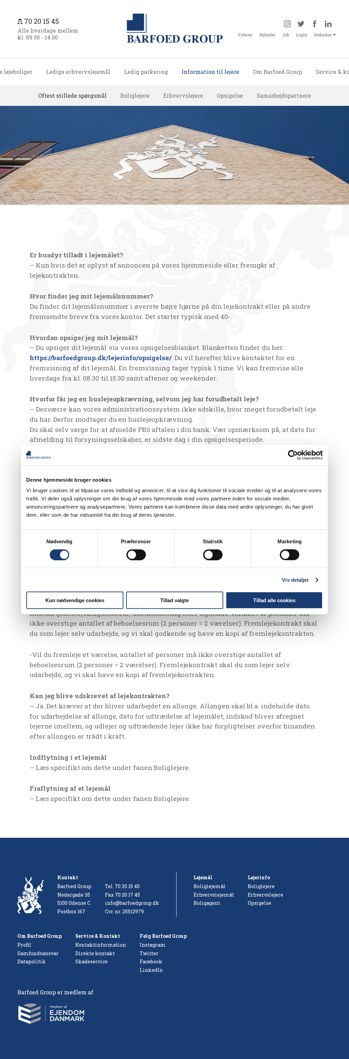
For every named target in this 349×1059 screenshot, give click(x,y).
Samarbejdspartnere (284, 95)
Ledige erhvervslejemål (78, 71)
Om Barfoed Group (277, 71)
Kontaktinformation (100, 945)
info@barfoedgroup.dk (132, 903)
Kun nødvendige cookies (74, 600)
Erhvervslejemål (214, 895)
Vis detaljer (295, 579)
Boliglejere (135, 95)
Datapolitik (31, 961)
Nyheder (267, 34)
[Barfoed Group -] (175, 29)
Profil (24, 945)
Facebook (151, 961)
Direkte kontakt (95, 953)
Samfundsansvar (38, 953)
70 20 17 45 (127, 895)
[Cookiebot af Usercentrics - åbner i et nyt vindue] (293, 455)
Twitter (149, 953)
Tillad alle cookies (274, 600)
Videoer (245, 34)
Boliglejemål (210, 886)
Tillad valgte (174, 600)
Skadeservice (91, 961)
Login (301, 34)
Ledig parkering (146, 71)
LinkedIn (151, 970)
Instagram (153, 945)
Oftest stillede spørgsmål (72, 95)
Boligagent (207, 903)
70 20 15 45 (127, 886)
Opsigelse (230, 95)
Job (285, 34)
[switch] (136, 554)
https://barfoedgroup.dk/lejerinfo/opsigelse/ (100, 357)
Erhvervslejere (183, 95)
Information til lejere (210, 71)
